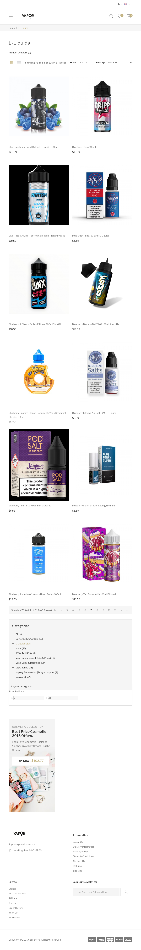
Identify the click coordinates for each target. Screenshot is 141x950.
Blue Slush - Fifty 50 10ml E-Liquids (90, 235)
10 (109, 610)
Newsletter (14, 917)
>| (127, 610)
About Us (78, 842)
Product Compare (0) (20, 52)
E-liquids (23, 28)
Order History (16, 907)
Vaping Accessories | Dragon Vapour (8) (37, 672)
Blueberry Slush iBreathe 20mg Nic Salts (93, 505)
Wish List (13, 912)
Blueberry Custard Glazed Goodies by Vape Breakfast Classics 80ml (37, 415)
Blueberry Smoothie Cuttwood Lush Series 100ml (35, 594)
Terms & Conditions (83, 856)
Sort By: (100, 62)
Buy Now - (31, 761)
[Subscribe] (126, 892)
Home (12, 28)
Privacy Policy (80, 851)
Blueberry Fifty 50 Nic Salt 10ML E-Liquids (94, 413)
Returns (77, 866)
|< (55, 610)
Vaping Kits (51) (24, 677)
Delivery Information (84, 846)
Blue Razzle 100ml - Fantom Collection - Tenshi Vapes (37, 235)
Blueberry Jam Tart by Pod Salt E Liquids (30, 505)
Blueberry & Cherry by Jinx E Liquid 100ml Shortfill (35, 324)
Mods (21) (21, 648)
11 (115, 610)
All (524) (20, 634)
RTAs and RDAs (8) (26, 653)
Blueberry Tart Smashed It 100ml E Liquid (94, 594)
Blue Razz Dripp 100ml (84, 147)
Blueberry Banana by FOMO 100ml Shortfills (95, 324)
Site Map (77, 870)
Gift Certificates (17, 893)
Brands (12, 888)
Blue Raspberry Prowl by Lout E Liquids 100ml (33, 147)
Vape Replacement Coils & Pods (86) (35, 658)
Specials (13, 903)
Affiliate (13, 898)
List (19, 63)
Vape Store (34, 939)
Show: (73, 62)
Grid (12, 63)
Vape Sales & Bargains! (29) (30, 662)
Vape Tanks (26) (24, 667)
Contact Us (79, 861)
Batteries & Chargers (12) (29, 638)
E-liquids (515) (23, 643)
